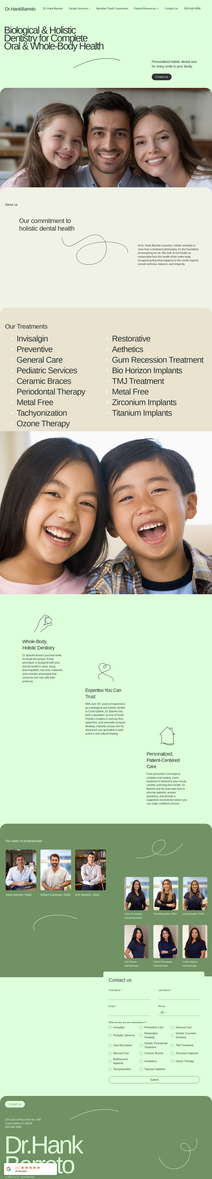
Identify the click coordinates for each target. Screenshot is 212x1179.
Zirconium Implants (144, 402)
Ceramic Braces (44, 381)
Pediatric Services (47, 370)
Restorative (131, 338)
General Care (40, 359)
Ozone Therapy (44, 423)
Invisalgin (32, 338)
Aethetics (127, 349)
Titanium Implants (142, 412)
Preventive (35, 349)
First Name (115, 990)
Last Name (164, 990)
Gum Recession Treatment (158, 359)
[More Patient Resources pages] (158, 8)
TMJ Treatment (138, 381)
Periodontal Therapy (52, 391)
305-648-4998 (13, 1127)
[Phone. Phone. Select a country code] (163, 1013)
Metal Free (130, 391)
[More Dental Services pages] (89, 8)
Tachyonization (42, 412)
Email (112, 1006)
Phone (161, 1006)
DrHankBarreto (20, 9)
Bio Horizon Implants (147, 370)
